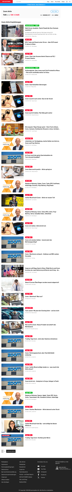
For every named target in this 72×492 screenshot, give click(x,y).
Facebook (43, 474)
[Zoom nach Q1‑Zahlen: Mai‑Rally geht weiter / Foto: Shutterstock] (30, 115)
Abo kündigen (5, 482)
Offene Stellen (5, 479)
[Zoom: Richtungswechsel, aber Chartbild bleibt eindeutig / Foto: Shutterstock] (30, 355)
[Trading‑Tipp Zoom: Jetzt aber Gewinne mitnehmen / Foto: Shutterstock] (30, 341)
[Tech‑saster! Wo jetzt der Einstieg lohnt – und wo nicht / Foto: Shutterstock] (30, 313)
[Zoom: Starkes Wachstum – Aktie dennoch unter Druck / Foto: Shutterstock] (30, 412)
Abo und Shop (23, 479)
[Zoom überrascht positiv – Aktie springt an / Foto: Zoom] (30, 172)
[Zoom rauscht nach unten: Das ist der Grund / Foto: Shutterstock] (30, 101)
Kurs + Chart (54, 11)
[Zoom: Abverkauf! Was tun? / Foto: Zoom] (30, 299)
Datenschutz (4, 469)
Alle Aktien (22, 462)
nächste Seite (11, 451)
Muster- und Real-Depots (26, 474)
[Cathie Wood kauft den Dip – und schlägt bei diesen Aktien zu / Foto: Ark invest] (30, 426)
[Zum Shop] (48, 1)
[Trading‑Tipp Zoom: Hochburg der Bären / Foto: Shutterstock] (30, 440)
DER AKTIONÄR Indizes (25, 477)
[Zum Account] (52, 1)
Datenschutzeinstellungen (8, 474)
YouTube (43, 469)
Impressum (4, 464)
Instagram (44, 472)
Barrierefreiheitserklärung (8, 472)
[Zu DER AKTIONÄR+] (57, 1)
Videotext (4, 477)
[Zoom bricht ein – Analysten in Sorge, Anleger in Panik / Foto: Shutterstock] (30, 384)
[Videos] (63, 1)
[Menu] (70, 1)
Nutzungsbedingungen (7, 467)
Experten (22, 469)
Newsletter (22, 467)
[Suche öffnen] (17, 1)
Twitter (43, 477)
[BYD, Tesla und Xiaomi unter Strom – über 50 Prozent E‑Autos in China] (30, 45)
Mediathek (22, 464)
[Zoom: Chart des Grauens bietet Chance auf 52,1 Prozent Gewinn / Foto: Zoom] (30, 59)
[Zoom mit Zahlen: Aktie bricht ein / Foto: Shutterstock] (30, 228)
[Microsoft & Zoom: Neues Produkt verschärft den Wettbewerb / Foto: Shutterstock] (30, 327)
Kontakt (43, 466)
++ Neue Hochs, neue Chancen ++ (36, 4)
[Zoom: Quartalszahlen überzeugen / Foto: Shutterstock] (30, 87)
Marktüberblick (23, 472)
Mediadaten (4, 462)
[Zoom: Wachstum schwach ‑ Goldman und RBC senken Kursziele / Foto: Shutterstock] (30, 257)
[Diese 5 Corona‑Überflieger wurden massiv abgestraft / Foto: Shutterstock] (30, 285)
